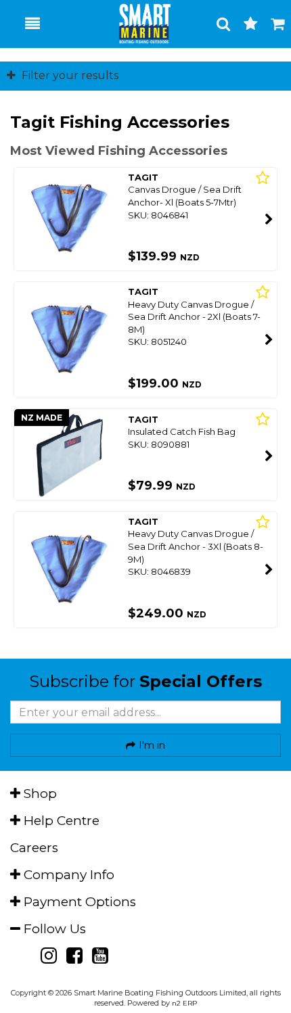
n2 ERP (184, 1003)
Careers (34, 847)
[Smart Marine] (137, 23)
